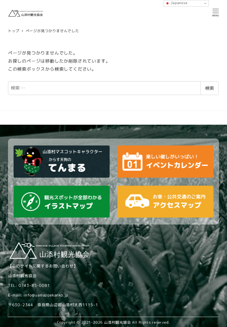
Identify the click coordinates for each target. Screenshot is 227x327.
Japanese (178, 3)
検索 (209, 88)
